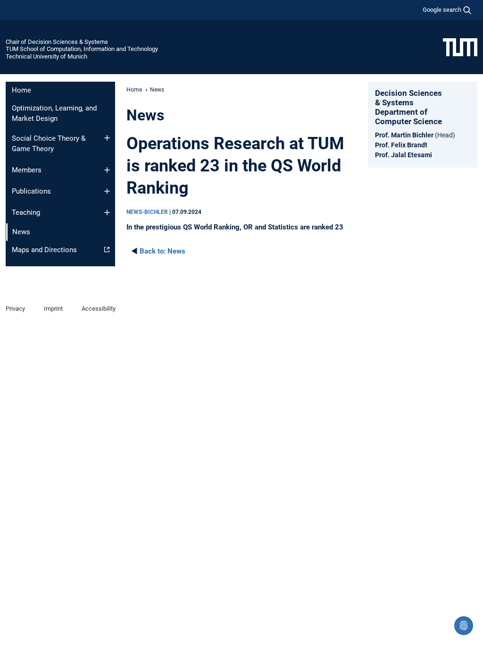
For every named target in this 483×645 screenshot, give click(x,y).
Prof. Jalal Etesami (403, 155)
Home (21, 90)
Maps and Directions (44, 250)
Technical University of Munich (46, 56)
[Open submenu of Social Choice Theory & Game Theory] (107, 138)
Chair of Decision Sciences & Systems (57, 41)
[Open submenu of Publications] (107, 191)
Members (27, 170)
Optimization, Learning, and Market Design (54, 113)
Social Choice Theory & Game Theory (48, 143)
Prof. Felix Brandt (401, 145)
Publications (31, 191)
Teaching (26, 212)
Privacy (15, 308)
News (162, 251)
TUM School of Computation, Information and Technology (82, 48)
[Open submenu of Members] (107, 170)
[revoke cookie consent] (463, 625)
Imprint (53, 308)
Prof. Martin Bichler (404, 135)
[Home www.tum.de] (460, 46)
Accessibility (99, 308)
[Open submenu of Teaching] (107, 212)
